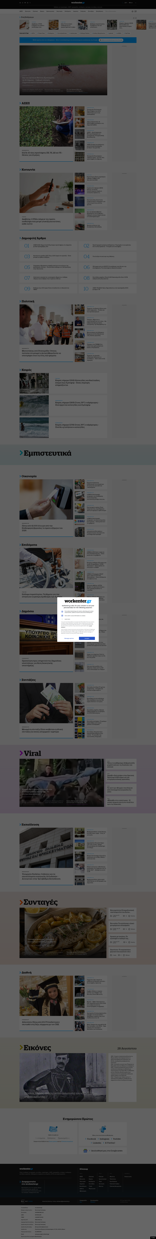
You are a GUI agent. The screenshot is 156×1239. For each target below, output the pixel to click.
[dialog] (78, 619)
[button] (78, 619)
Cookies (153, 1237)
